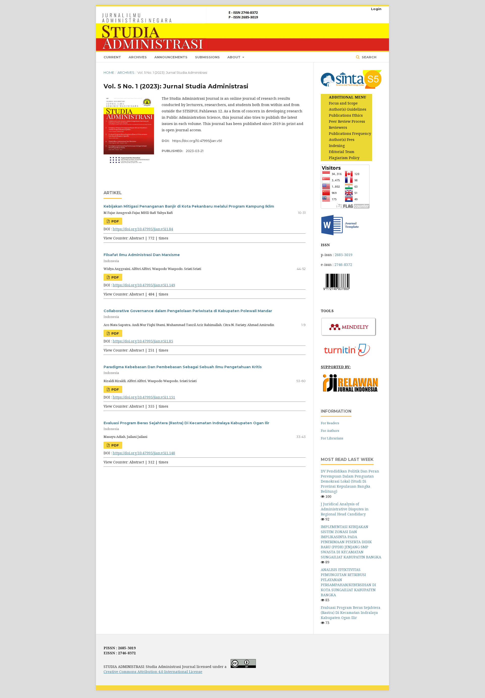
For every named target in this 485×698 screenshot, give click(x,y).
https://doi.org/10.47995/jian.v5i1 (197, 141)
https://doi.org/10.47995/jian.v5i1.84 (143, 229)
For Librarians (332, 438)
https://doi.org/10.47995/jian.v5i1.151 (144, 397)
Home (109, 72)
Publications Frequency (350, 133)
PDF (114, 221)
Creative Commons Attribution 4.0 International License (153, 671)
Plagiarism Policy (344, 157)
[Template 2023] (340, 235)
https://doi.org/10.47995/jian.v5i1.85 (143, 341)
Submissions (207, 57)
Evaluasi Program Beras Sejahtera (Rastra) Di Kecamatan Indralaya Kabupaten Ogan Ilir (350, 612)
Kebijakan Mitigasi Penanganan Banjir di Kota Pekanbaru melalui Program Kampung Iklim (189, 206)
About (234, 57)
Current (112, 57)
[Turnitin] (349, 357)
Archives (138, 57)
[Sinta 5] (351, 87)
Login (376, 9)
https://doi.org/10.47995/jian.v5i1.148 (144, 453)
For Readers (330, 423)
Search (368, 57)
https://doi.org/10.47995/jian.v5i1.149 (144, 285)
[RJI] (351, 390)
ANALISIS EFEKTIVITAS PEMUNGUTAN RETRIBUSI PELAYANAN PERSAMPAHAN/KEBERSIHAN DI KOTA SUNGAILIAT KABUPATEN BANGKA (348, 582)
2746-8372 (343, 264)
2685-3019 (343, 254)
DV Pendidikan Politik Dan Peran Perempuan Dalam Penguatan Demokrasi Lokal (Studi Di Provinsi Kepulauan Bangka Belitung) (350, 481)
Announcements (170, 57)
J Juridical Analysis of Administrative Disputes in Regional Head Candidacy (345, 509)
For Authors (330, 430)
